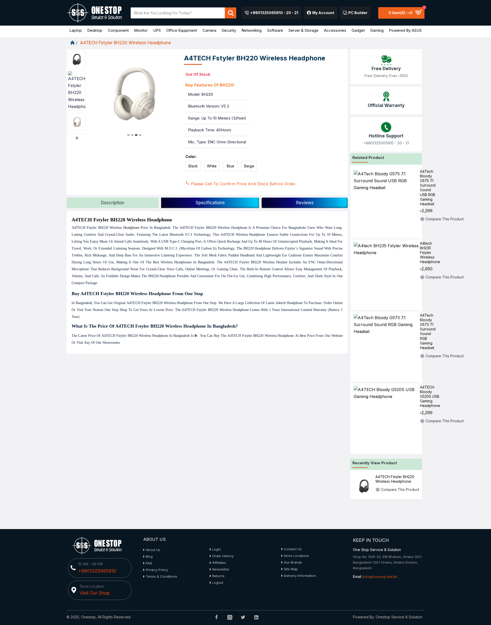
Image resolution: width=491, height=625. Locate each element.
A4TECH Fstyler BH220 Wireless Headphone (394, 479)
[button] (128, 135)
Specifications (210, 202)
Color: (190, 156)
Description (112, 202)
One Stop (209, 303)
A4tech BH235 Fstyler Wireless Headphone (430, 252)
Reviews (305, 202)
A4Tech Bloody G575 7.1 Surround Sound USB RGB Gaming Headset (428, 187)
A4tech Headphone (289, 303)
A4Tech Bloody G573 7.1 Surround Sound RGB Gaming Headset (428, 331)
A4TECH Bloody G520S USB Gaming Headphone (430, 396)
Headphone (131, 228)
